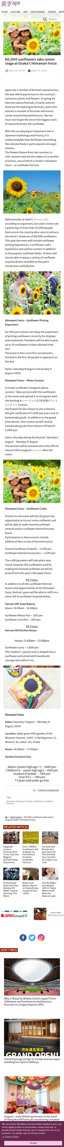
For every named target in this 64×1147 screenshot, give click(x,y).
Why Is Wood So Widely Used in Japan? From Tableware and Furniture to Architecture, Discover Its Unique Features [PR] (30, 1001)
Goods (52, 11)
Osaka (29, 801)
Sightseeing (38, 11)
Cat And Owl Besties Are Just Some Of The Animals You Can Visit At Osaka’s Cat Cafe (49, 854)
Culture (15, 11)
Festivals (11, 801)
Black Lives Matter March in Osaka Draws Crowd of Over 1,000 (31, 888)
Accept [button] (33, 1143)
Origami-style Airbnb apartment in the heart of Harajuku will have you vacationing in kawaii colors (32, 1119)
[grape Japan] (6, 817)
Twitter (32, 937)
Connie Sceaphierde (48, 790)
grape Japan (11, 4)
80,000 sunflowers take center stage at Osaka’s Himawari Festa (31, 61)
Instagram (41, 937)
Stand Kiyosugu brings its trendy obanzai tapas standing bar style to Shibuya (32, 1061)
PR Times (57, 54)
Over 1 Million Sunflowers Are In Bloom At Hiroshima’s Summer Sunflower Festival (31, 854)
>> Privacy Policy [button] (10, 1136)
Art (25, 11)
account (37, 450)
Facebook (23, 937)
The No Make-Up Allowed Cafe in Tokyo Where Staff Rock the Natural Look (49, 889)
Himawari (20, 801)
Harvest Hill (41, 219)
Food (5, 11)
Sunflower (38, 801)
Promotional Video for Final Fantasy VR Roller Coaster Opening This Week (10, 889)
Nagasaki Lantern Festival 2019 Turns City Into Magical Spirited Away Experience (11, 854)
